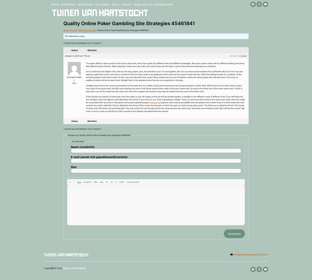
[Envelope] (265, 4)
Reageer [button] (234, 56)
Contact (126, 4)
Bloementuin (85, 4)
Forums (73, 30)
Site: (74, 167)
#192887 (243, 56)
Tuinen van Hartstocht (74, 268)
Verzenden (234, 233)
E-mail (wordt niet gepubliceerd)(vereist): (99, 157)
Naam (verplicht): (83, 147)
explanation (155, 102)
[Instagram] (259, 4)
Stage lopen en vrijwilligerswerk (153, 4)
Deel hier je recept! (87, 30)
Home (54, 4)
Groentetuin (68, 4)
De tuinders (102, 4)
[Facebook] (253, 4)
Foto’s (115, 4)
